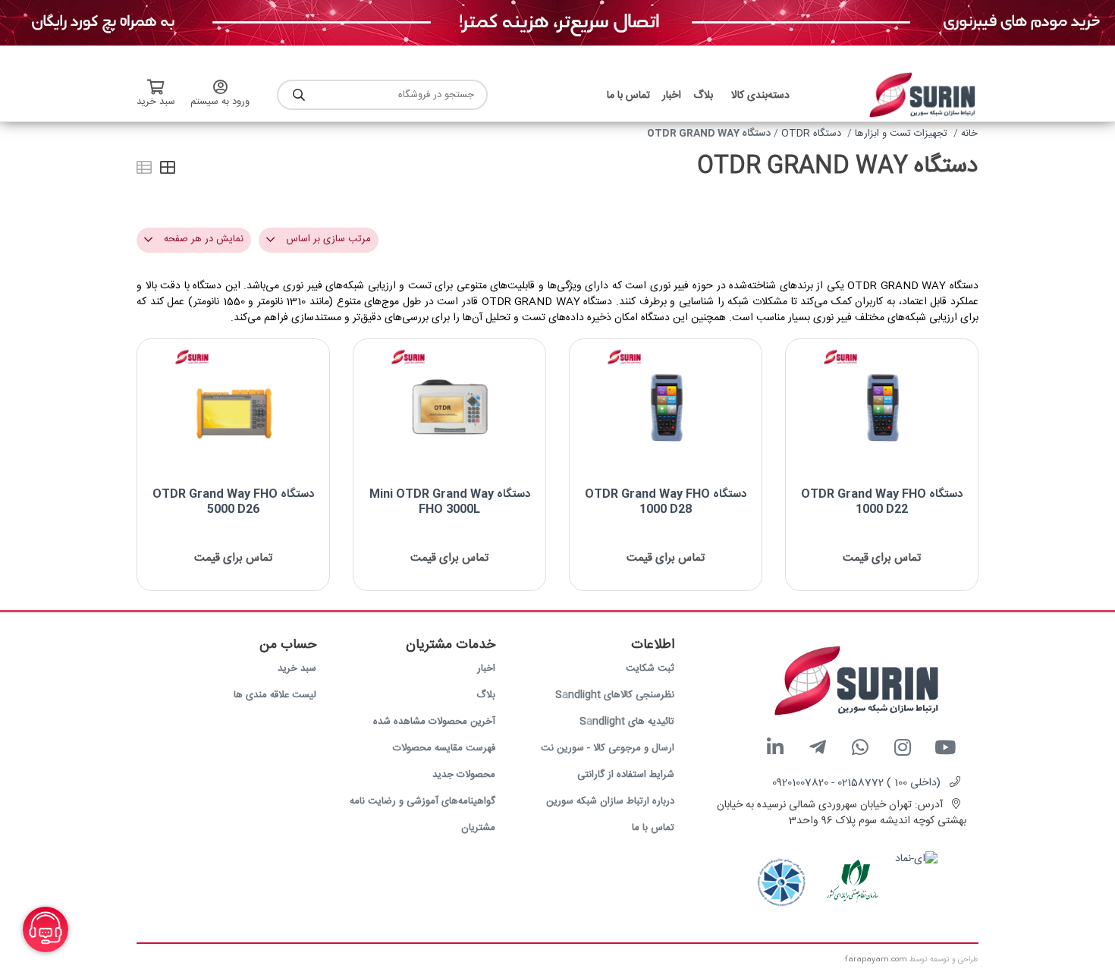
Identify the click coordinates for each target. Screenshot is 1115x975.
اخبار (486, 668)
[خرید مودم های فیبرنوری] (557, 23)
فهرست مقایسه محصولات (444, 748)
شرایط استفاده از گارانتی (625, 774)
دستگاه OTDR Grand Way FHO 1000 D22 (882, 502)
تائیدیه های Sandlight (626, 721)
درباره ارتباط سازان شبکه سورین (610, 801)
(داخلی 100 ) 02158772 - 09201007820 (856, 783)
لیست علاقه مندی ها (275, 695)
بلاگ (485, 695)
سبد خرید (297, 668)
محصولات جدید (463, 774)
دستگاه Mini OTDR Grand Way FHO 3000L (449, 502)
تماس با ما (653, 827)
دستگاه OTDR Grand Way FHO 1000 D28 (665, 502)
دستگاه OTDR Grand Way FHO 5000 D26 (233, 502)
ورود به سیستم (220, 101)
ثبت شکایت (650, 668)
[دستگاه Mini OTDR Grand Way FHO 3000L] (449, 407)
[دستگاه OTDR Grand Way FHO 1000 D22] (882, 407)
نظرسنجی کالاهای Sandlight (614, 695)
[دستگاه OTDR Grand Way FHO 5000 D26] (233, 407)
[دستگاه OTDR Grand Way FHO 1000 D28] (666, 407)
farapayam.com (876, 960)
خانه (969, 133)
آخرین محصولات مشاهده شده (434, 721)
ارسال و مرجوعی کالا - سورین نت (607, 748)
